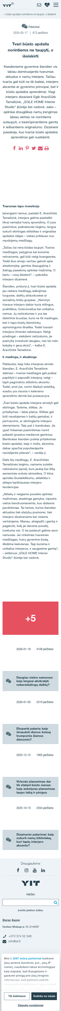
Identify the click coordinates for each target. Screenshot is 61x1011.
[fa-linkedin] (21, 148)
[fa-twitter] (34, 148)
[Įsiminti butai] (47, 4)
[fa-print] (46, 148)
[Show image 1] (30, 585)
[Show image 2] (30, 618)
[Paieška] (55, 902)
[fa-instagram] (26, 870)
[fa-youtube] (34, 870)
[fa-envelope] (40, 148)
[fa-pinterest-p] (27, 148)
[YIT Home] (8, 5)
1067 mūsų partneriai (27, 958)
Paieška (30, 894)
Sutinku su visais (44, 996)
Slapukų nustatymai (30, 1005)
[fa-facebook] (14, 148)
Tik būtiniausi (17, 996)
